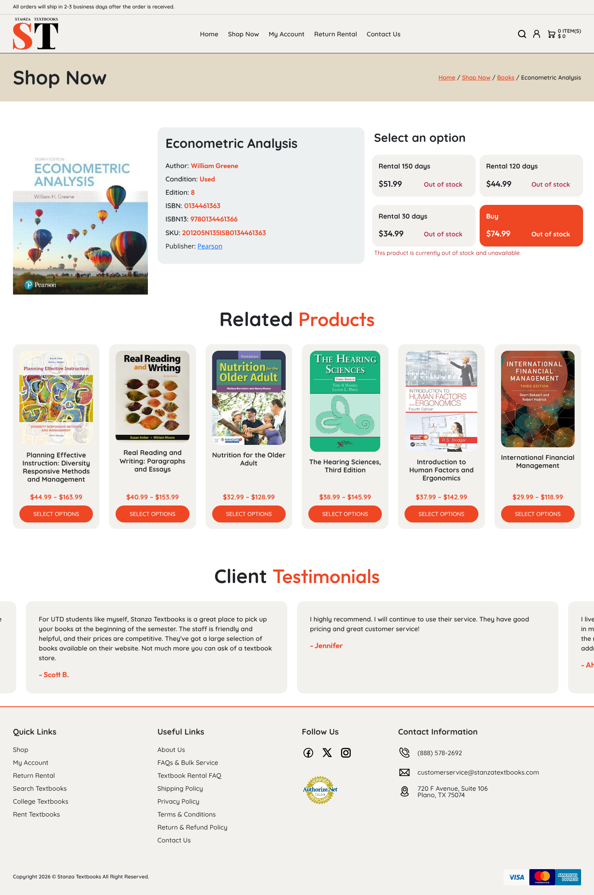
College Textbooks (40, 801)
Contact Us (384, 34)
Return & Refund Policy (192, 827)
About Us (171, 749)
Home (209, 34)
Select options (56, 514)
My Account (287, 34)
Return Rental (335, 34)
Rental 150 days (404, 166)
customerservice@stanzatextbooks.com (478, 772)
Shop (20, 749)
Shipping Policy (180, 788)
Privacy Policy (179, 801)
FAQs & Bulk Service (188, 762)
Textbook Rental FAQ (189, 775)
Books (505, 77)
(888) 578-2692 (439, 753)
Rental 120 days (512, 166)
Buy (492, 216)
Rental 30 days (403, 216)
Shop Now (243, 34)
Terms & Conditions (187, 814)
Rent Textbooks (36, 814)
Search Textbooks (40, 788)
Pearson (210, 246)
